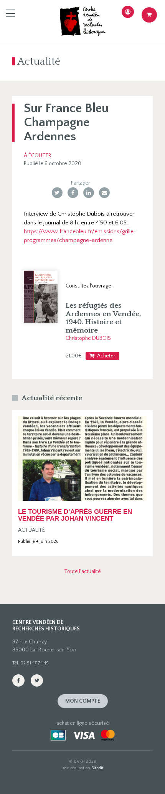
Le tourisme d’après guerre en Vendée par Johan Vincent (75, 515)
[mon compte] (128, 12)
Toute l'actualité (82, 571)
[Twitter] (57, 192)
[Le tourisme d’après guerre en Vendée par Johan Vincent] (82, 458)
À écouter (37, 156)
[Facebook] (73, 192)
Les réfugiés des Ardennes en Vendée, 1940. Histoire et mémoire (103, 317)
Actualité (31, 530)
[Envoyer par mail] (104, 192)
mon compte (82, 701)
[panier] (149, 15)
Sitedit (97, 768)
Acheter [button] (106, 356)
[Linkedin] (88, 192)
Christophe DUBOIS (88, 338)
